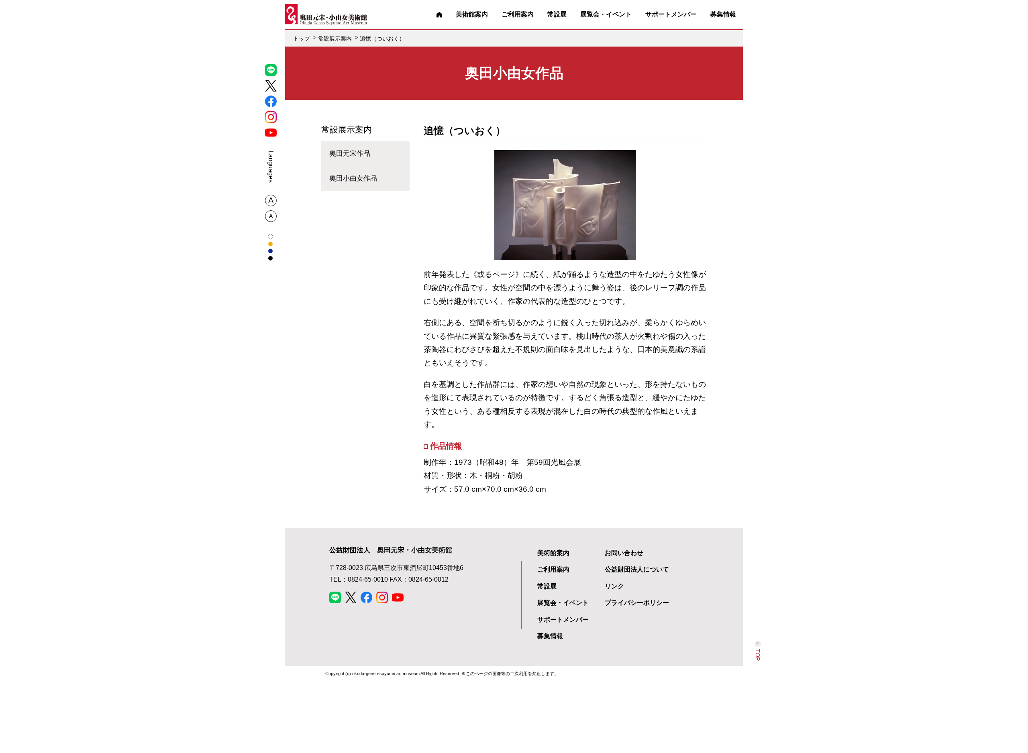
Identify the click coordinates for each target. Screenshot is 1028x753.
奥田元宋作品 (349, 153)
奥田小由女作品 (353, 178)
